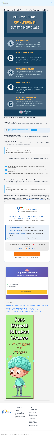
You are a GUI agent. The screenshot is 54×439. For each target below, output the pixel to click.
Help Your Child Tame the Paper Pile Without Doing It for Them (20, 308)
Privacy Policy (18, 417)
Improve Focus (32, 421)
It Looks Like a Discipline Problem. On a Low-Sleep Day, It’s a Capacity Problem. (23, 309)
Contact (17, 410)
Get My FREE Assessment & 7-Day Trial (27, 254)
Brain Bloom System (19, 412)
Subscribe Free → (27, 292)
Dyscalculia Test (32, 412)
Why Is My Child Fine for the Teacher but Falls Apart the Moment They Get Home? (24, 311)
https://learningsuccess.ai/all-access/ (35, 199)
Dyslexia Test (32, 414)
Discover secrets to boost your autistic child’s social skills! (18, 130)
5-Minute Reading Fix (20, 416)
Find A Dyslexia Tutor (33, 425)
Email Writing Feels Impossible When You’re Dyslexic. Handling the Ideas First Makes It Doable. (27, 305)
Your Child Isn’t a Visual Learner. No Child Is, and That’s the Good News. (22, 307)
